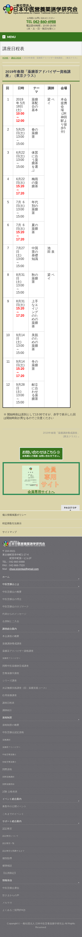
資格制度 (7, 717)
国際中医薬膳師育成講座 (15, 665)
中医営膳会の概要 (11, 591)
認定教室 (7, 828)
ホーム (6, 576)
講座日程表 (8, 702)
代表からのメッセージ (14, 613)
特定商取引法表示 (11, 523)
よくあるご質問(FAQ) (13, 910)
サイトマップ (9, 532)
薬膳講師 (6, 740)
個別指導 (7, 858)
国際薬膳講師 (8, 777)
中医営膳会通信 (10, 887)
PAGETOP (70, 507)
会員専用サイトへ (41, 492)
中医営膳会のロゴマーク (15, 606)
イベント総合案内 (11, 798)
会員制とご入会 (10, 621)
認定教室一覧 (8, 843)
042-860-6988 (44, 22)
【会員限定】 (9, 873)
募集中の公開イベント (14, 806)
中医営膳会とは (10, 584)
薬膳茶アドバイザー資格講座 (17, 650)
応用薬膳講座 (9, 695)
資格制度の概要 (10, 724)
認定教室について (10, 836)
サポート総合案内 (11, 821)
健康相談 (7, 865)
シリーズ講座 (9, 680)
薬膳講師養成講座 (11, 643)
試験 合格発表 (9, 791)
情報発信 (7, 880)
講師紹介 (7, 710)
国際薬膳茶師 (8, 784)
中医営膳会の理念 (11, 599)
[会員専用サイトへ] (41, 488)
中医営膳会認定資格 (13, 732)
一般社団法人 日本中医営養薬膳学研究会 (42, 923)
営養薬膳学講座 (10, 673)
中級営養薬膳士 (9, 754)
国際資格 (7, 769)
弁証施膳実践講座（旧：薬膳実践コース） (25, 687)
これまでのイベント (13, 813)
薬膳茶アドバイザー (11, 658)
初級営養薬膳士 (9, 762)
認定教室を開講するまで (13, 851)
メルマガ (7, 902)
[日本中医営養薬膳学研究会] (40, 10)
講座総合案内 (9, 628)
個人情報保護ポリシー (14, 514)
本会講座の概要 (10, 636)
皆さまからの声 (10, 895)
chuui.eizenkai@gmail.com (24, 569)
